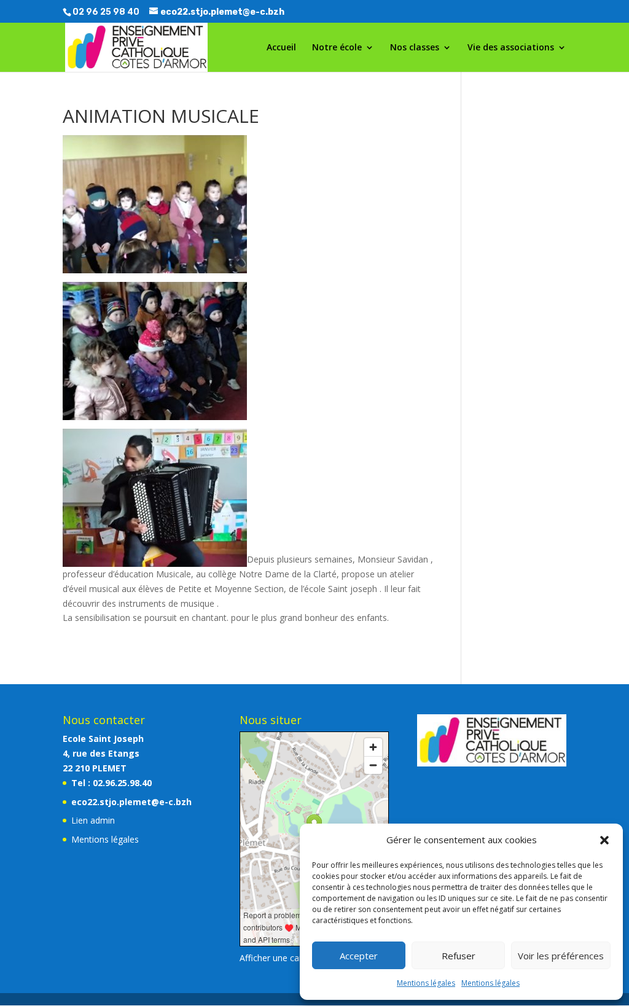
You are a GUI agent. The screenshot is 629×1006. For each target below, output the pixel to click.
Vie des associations (510, 48)
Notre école (337, 48)
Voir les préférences (561, 955)
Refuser (458, 955)
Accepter (359, 955)
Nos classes (414, 48)
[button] (604, 840)
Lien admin (93, 820)
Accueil (281, 48)
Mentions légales (426, 983)
